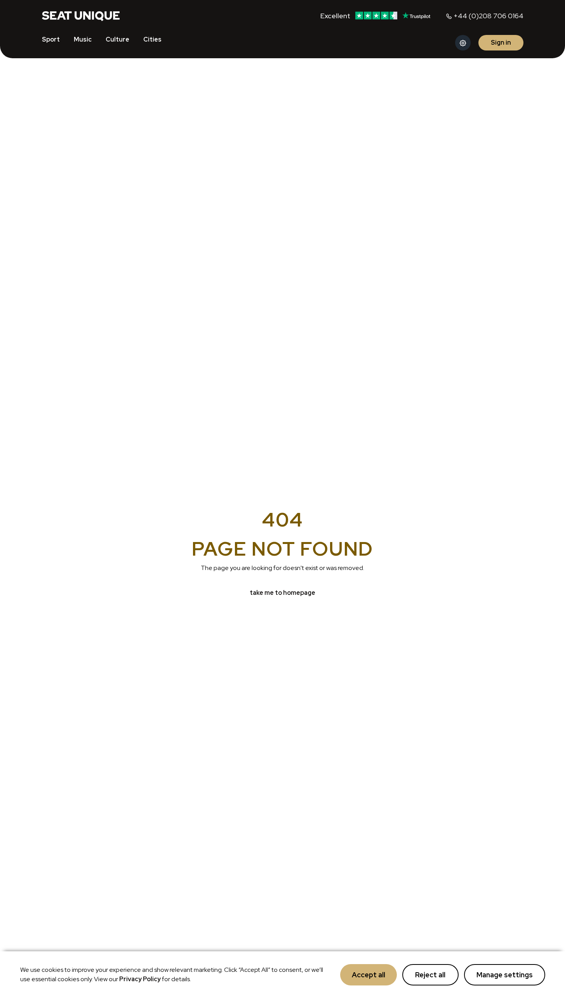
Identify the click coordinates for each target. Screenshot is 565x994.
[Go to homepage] (81, 15)
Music (83, 39)
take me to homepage (282, 593)
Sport (51, 39)
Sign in (501, 42)
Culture (117, 39)
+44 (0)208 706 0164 (488, 15)
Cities (152, 39)
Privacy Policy (140, 979)
